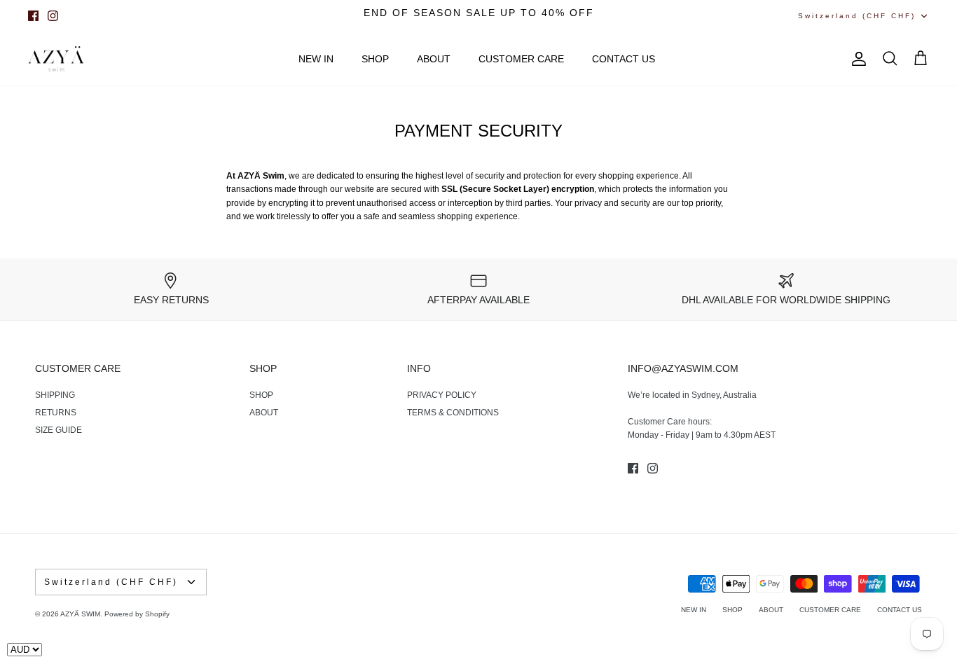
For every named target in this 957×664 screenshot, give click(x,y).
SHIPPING (55, 395)
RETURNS (55, 412)
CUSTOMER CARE (521, 58)
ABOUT (433, 58)
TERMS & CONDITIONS (453, 412)
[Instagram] (53, 16)
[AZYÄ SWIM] (56, 59)
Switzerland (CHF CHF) (857, 16)
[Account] (856, 58)
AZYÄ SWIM (80, 614)
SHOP (375, 58)
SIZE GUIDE (58, 430)
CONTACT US (623, 58)
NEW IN (315, 58)
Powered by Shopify (137, 614)
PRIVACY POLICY (441, 395)
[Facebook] (33, 16)
